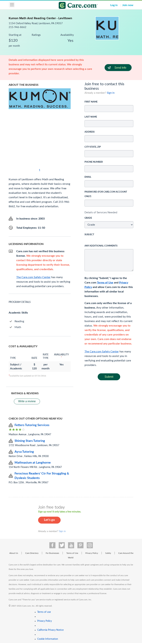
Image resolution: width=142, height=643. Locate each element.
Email (88, 177)
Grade (88, 218)
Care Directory (31, 553)
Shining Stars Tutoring (30, 440)
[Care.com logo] (73, 6)
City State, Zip (93, 147)
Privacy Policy (91, 553)
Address (90, 132)
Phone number (94, 162)
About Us (13, 553)
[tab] (109, 212)
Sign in (110, 93)
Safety (108, 553)
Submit (109, 376)
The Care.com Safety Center (102, 351)
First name (91, 102)
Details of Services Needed (101, 212)
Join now (127, 5)
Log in (114, 5)
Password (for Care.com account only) (106, 194)
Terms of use (44, 612)
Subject (89, 235)
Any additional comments (101, 246)
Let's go (49, 519)
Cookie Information (47, 639)
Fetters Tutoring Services (32, 425)
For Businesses (52, 553)
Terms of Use (105, 282)
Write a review (27, 401)
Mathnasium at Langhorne (33, 462)
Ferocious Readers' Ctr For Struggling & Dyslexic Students (42, 476)
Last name (91, 117)
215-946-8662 (17, 27)
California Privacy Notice (50, 630)
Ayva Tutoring (24, 451)
